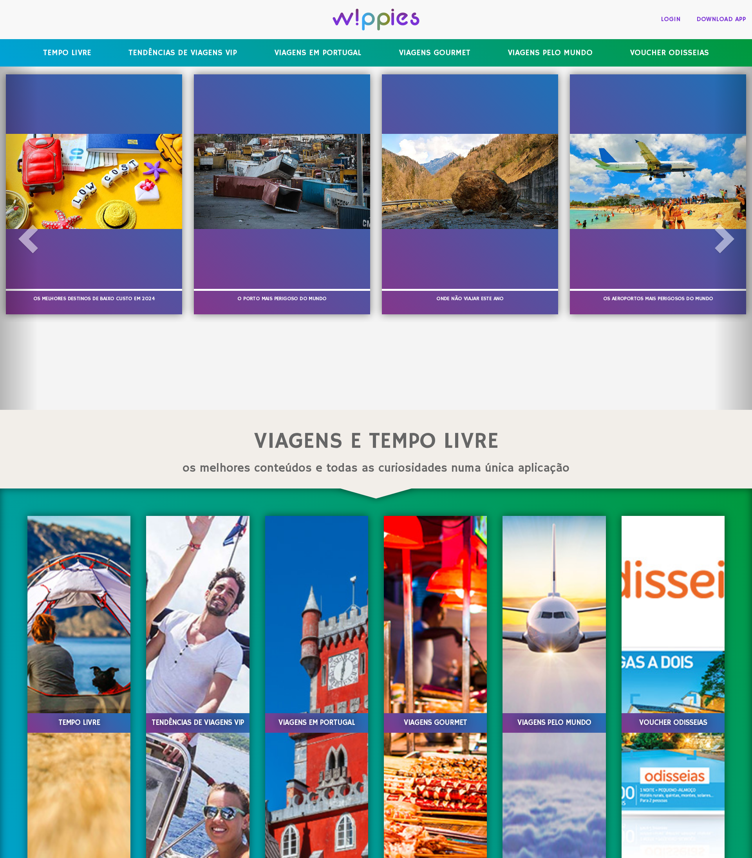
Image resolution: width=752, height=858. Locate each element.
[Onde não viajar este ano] (470, 181)
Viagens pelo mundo (550, 53)
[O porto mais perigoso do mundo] (282, 181)
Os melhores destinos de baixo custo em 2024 (94, 298)
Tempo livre (67, 53)
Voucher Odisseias (669, 53)
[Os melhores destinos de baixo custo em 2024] (94, 181)
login (671, 19)
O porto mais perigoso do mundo (281, 298)
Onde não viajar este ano (470, 298)
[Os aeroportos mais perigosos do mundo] (658, 181)
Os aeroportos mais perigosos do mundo (658, 298)
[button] (19, 238)
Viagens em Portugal (317, 53)
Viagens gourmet (434, 53)
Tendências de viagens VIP (182, 53)
